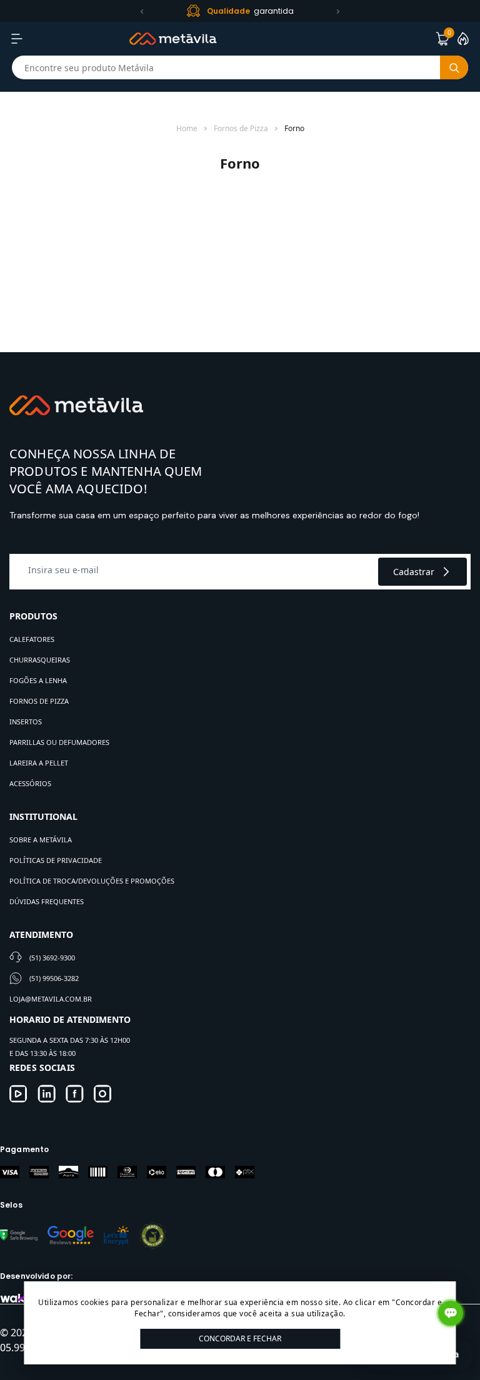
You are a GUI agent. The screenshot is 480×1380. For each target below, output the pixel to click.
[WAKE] (15, 1298)
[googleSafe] (19, 1235)
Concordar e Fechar (240, 1338)
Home (187, 128)
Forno (294, 128)
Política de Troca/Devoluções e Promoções (91, 880)
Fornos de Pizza (241, 128)
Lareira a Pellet (38, 762)
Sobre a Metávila (40, 839)
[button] (142, 11)
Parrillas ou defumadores (59, 742)
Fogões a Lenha (38, 680)
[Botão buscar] (454, 67)
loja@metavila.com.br (50, 998)
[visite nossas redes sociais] (18, 1094)
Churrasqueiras (39, 659)
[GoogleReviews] (71, 1235)
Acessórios (30, 783)
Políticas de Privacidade (55, 860)
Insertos (25, 721)
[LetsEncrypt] (116, 1235)
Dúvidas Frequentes (46, 901)
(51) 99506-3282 (54, 978)
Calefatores (31, 639)
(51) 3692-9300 (52, 957)
